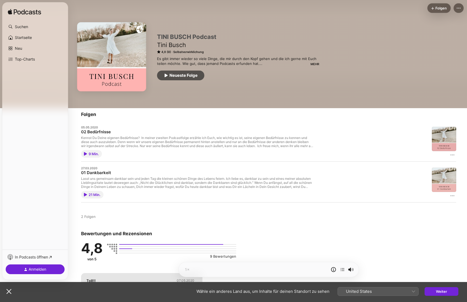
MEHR (315, 64)
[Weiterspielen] (342, 269)
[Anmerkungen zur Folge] (333, 269)
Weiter (441, 291)
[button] (35, 26)
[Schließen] (8, 291)
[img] (24, 12)
